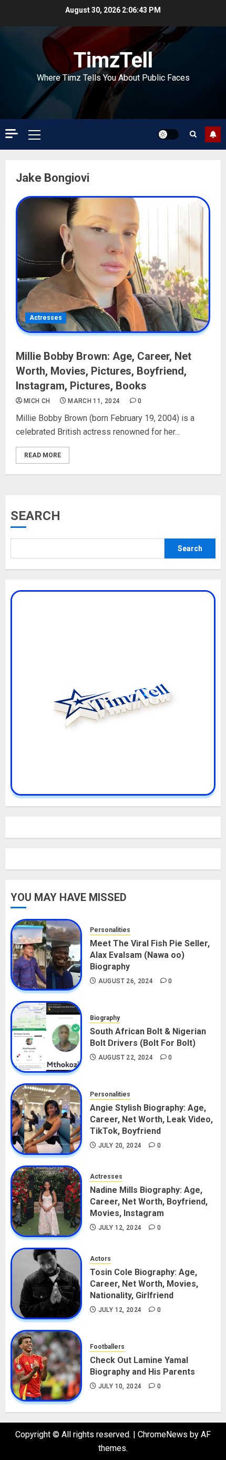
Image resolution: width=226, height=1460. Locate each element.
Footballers (107, 1346)
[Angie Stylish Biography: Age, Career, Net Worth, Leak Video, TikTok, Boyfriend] (46, 1119)
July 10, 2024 (120, 1386)
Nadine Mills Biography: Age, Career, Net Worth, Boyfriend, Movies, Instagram (149, 1202)
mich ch (37, 401)
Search (35, 515)
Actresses (45, 317)
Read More (42, 455)
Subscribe (213, 134)
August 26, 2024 (125, 981)
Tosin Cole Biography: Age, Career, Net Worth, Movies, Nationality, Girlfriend (144, 1284)
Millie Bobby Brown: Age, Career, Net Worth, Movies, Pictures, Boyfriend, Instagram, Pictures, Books (103, 371)
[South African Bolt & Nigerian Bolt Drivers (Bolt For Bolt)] (46, 1037)
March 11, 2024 (94, 401)
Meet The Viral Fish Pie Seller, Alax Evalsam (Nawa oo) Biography (150, 955)
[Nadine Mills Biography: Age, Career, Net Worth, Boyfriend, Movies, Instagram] (46, 1201)
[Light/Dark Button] (168, 134)
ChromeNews (163, 1434)
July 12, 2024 (120, 1227)
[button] (34, 134)
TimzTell (113, 60)
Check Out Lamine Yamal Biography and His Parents (142, 1366)
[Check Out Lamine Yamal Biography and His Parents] (46, 1365)
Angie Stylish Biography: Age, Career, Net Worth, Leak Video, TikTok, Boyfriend (151, 1119)
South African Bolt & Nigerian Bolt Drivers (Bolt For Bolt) (148, 1037)
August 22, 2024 (125, 1057)
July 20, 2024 (120, 1145)
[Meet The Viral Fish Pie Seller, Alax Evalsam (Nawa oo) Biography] (46, 954)
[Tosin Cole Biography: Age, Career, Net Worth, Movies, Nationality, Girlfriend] (46, 1283)
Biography (105, 1018)
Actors (100, 1258)
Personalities (110, 930)
